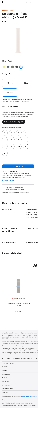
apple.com (5, 338)
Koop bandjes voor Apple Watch (21, 358)
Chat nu (8, 189)
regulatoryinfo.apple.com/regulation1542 (18, 341)
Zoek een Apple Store (26, 396)
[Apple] (3, 358)
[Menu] (35, 2)
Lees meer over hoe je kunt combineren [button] (14, 101)
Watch (8, 358)
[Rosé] (21, 67)
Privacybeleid (6, 405)
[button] (26, 2)
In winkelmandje (18, 166)
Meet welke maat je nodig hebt (13, 122)
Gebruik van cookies (16, 405)
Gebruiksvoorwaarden (30, 405)
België (3, 400)
